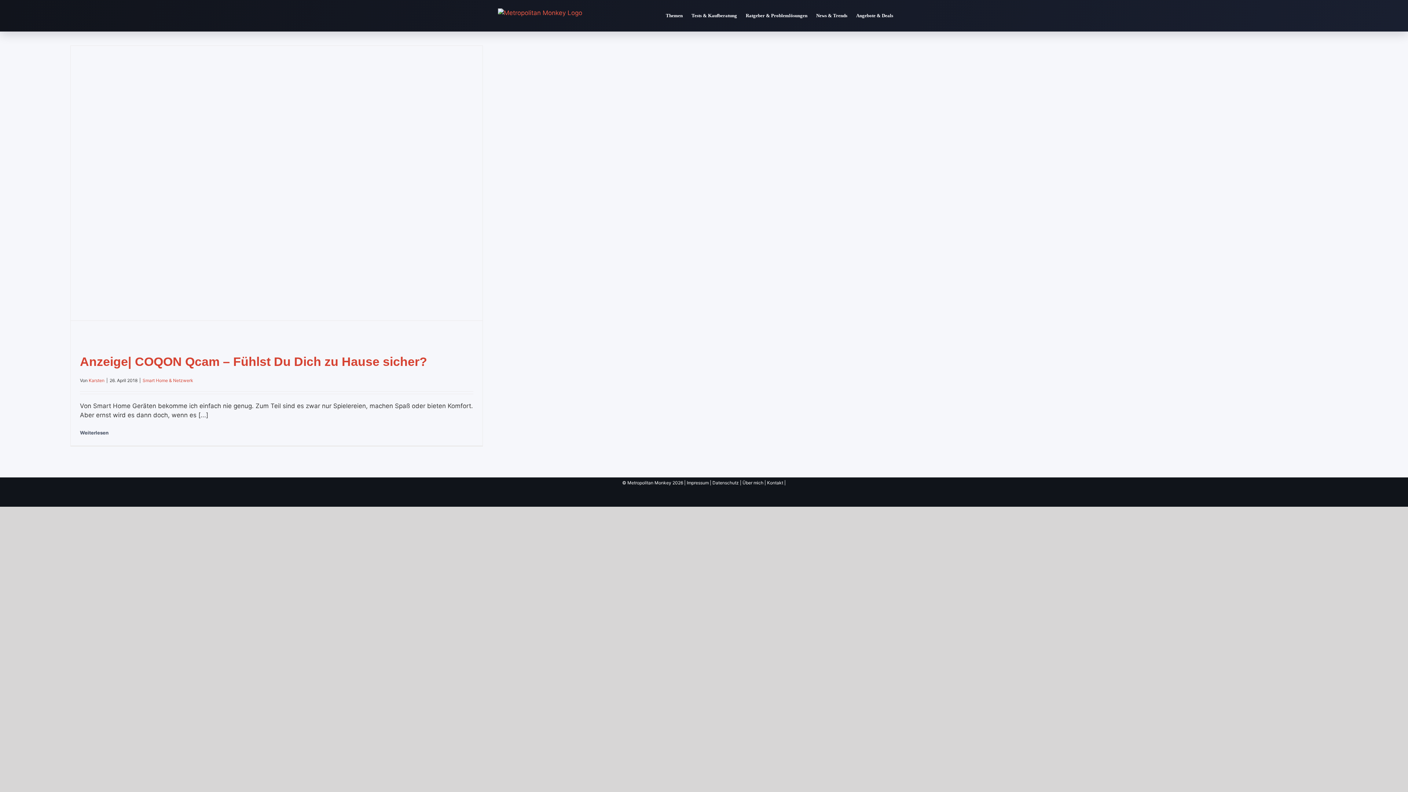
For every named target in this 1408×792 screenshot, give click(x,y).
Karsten (96, 380)
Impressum (698, 482)
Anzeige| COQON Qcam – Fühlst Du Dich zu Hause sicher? (253, 361)
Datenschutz (725, 482)
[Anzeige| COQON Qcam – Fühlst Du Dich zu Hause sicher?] (277, 183)
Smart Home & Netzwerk (168, 380)
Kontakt (775, 482)
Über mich (752, 482)
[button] (904, 15)
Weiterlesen (94, 433)
